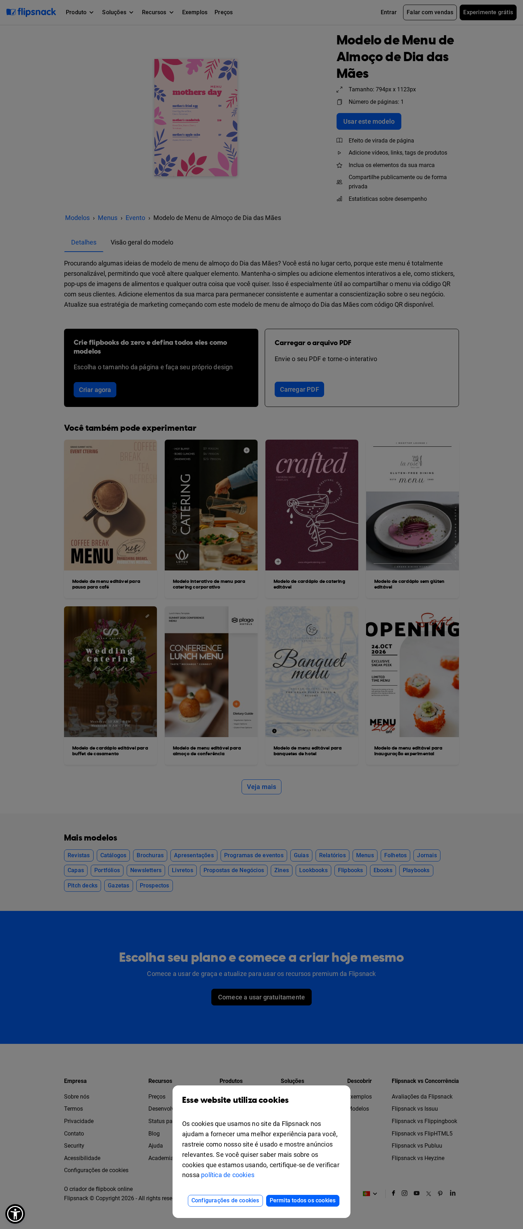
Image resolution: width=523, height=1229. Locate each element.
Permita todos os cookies (303, 1200)
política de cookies (227, 1175)
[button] (15, 1214)
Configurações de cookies (225, 1200)
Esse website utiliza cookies (235, 1100)
